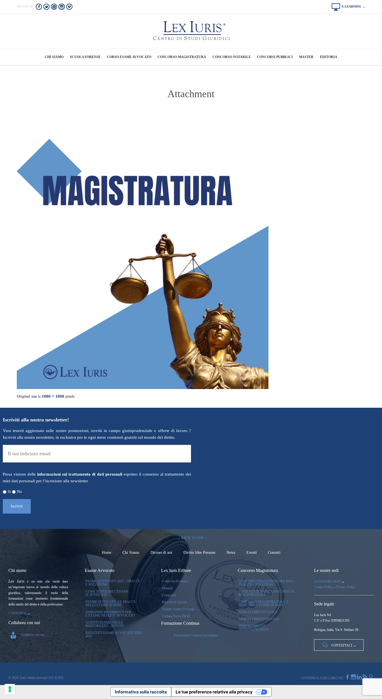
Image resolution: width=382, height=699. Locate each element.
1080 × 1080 (53, 396)
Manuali (167, 588)
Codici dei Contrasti (175, 581)
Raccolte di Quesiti (174, 602)
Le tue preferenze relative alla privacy (214, 692)
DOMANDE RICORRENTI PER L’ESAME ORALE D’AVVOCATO (110, 613)
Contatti (274, 552)
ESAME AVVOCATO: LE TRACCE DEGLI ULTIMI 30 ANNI (111, 603)
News (231, 552)
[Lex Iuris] (191, 31)
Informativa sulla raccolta (141, 692)
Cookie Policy (323, 587)
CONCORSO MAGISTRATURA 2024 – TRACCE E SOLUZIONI (267, 582)
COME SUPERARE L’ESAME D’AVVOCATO (107, 593)
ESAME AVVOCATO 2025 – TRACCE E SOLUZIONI (113, 582)
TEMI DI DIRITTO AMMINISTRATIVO (253, 627)
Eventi (251, 552)
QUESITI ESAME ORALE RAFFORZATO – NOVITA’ (105, 624)
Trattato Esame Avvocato (178, 609)
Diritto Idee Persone (199, 552)
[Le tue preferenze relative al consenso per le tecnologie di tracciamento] (9, 689)
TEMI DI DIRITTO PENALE (259, 619)
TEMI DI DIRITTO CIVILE (258, 612)
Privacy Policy (345, 587)
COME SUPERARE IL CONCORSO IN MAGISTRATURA (266, 593)
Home (106, 552)
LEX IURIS (54, 678)
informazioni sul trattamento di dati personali (79, 474)
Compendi (169, 595)
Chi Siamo (130, 552)
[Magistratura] (191, 263)
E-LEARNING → (348, 6)
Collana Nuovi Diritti (176, 616)
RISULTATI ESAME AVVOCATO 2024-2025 (114, 634)
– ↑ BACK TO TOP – (191, 538)
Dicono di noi (161, 552)
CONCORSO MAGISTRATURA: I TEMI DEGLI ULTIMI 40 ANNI (263, 603)
